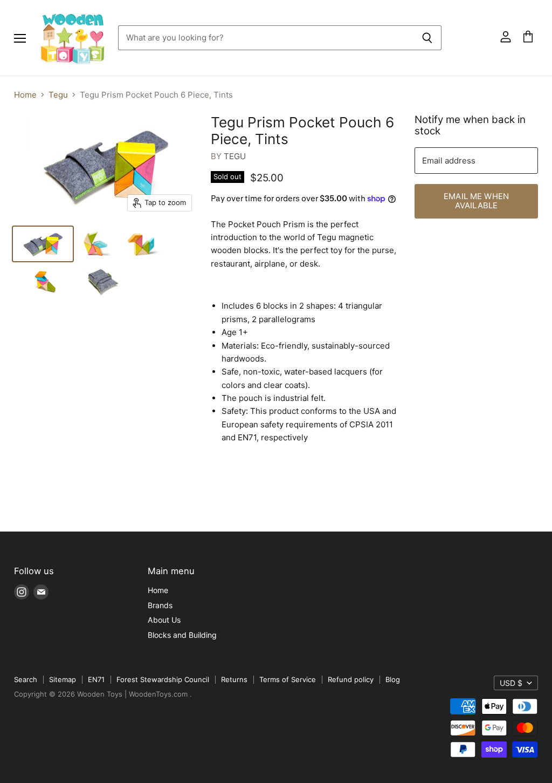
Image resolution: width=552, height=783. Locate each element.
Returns (234, 679)
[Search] (427, 37)
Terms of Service (287, 679)
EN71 (96, 679)
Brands (160, 605)
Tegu (58, 94)
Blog (392, 679)
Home (25, 94)
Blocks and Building (182, 634)
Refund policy (351, 679)
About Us (164, 619)
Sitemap (62, 679)
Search (25, 679)
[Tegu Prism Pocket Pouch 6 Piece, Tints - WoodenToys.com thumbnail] (43, 244)
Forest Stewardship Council (162, 679)
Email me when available (476, 201)
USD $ (511, 682)
